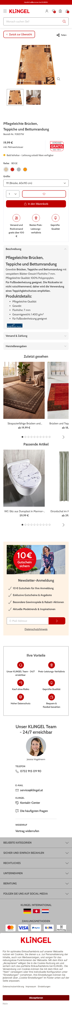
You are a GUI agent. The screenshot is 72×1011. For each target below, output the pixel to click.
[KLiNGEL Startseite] (19, 11)
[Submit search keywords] (64, 21)
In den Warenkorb (38, 203)
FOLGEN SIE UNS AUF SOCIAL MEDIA (25, 893)
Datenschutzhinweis (36, 629)
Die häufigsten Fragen (34, 811)
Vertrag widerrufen (27, 831)
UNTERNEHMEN (13, 873)
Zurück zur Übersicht (20, 34)
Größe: (6, 176)
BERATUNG (10, 883)
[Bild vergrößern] (58, 79)
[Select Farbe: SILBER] (18, 169)
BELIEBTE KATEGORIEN (17, 842)
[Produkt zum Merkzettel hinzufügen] (44, 194)
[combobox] (36, 21)
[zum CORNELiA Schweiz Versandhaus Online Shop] (36, 911)
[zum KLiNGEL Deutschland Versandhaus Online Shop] (27, 911)
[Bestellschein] (60, 11)
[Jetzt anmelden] (57, 620)
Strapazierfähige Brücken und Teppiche (24, 424)
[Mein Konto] (47, 11)
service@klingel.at (31, 790)
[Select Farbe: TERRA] (25, 169)
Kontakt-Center (30, 803)
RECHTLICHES (12, 863)
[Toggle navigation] (5, 11)
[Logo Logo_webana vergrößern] (14, 326)
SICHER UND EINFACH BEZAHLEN (23, 852)
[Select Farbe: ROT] (12, 169)
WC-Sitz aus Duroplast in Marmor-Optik (24, 511)
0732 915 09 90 (30, 771)
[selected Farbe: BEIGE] (6, 169)
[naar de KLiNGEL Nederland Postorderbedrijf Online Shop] (45, 911)
